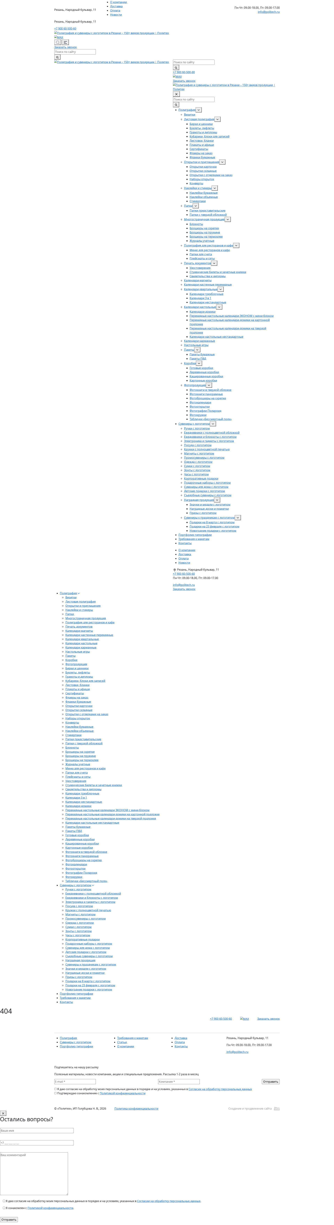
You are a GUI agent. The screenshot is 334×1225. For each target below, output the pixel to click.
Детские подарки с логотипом (204, 491)
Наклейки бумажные (204, 193)
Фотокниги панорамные (206, 394)
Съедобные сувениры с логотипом (207, 495)
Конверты (196, 183)
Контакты (185, 543)
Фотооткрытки (200, 406)
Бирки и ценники (201, 124)
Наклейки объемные (204, 197)
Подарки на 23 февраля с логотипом (214, 526)
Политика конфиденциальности (136, 1108)
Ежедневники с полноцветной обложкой (212, 433)
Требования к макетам (193, 539)
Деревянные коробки (204, 372)
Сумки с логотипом (197, 466)
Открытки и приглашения (201, 162)
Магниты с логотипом (199, 453)
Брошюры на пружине (205, 232)
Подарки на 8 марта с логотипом (212, 522)
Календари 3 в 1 (200, 298)
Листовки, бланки (202, 141)
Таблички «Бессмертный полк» (211, 419)
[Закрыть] (3, 1113)
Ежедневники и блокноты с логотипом (210, 437)
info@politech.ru (269, 12)
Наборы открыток (202, 179)
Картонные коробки (203, 380)
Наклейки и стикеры (198, 188)
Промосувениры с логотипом (204, 458)
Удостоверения (200, 268)
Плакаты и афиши (202, 145)
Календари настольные (200, 307)
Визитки (189, 114)
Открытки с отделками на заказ (211, 175)
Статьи (122, 1042)
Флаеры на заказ (201, 153)
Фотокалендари (200, 402)
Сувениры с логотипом (194, 424)
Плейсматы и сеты (202, 258)
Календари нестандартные (208, 302)
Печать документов (197, 263)
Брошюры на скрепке (204, 228)
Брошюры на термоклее (206, 236)
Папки (188, 206)
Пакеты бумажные (202, 354)
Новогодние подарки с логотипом (213, 531)
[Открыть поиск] (57, 42)
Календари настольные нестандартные (216, 337)
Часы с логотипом (196, 474)
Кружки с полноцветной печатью (207, 449)
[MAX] (58, 37)
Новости (116, 15)
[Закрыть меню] (176, 94)
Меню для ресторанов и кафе (210, 250)
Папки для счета (201, 254)
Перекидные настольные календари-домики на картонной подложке (112, 814)
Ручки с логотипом (197, 428)
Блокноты (196, 224)
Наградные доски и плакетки (209, 509)
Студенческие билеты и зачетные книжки (218, 272)
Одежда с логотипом (198, 462)
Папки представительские (207, 210)
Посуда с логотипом (198, 445)
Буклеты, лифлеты (202, 128)
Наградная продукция (199, 500)
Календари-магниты (198, 280)
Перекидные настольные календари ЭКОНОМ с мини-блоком (232, 316)
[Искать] (57, 57)
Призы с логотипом (203, 513)
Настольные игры (196, 345)
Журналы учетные (202, 241)
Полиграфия (187, 110)
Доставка (116, 6)
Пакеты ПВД (198, 358)
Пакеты (189, 350)
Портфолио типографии (195, 535)
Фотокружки (198, 415)
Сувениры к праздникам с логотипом (209, 518)
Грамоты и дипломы (203, 132)
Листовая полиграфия (199, 119)
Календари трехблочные (206, 294)
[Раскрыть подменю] (199, 109)
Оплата (115, 10)
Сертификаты (199, 149)
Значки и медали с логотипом (210, 504)
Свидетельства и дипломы (208, 276)
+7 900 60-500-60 (65, 28)
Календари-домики (203, 312)
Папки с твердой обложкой (208, 215)
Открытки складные (203, 171)
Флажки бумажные (202, 157)
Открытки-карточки (203, 167)
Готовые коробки (201, 368)
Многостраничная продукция (204, 219)
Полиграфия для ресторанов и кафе (208, 245)
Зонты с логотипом (197, 470)
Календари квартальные (200, 289)
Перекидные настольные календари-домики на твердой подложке (110, 818)
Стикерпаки (198, 201)
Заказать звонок (65, 47)
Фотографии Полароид (205, 411)
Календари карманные (199, 341)
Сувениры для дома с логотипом (206, 487)
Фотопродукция (195, 385)
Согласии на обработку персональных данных (220, 1089)
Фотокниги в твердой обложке (210, 390)
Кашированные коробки (206, 376)
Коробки (190, 363)
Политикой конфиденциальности (122, 1093)
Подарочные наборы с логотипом (207, 483)
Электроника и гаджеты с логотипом (209, 441)
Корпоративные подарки (201, 478)
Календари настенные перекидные (208, 284)
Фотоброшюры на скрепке (208, 398)
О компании (118, 2)
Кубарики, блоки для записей (209, 136)
